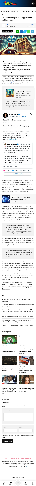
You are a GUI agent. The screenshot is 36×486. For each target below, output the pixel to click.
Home (3, 14)
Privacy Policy (26, 458)
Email (21, 427)
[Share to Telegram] (32, 31)
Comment (6, 411)
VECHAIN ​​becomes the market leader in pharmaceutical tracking (8, 349)
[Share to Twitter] (25, 31)
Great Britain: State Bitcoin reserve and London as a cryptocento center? (26, 370)
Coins (13, 8)
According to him (11, 82)
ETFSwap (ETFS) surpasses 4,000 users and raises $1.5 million (17, 325)
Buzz (2, 8)
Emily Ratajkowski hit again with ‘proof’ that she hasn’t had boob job (26, 390)
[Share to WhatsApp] (29, 31)
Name (5, 427)
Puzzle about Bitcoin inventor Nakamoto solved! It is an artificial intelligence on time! (23, 93)
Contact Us (15, 458)
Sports (19, 8)
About (7, 458)
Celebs (8, 8)
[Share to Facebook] (21, 31)
